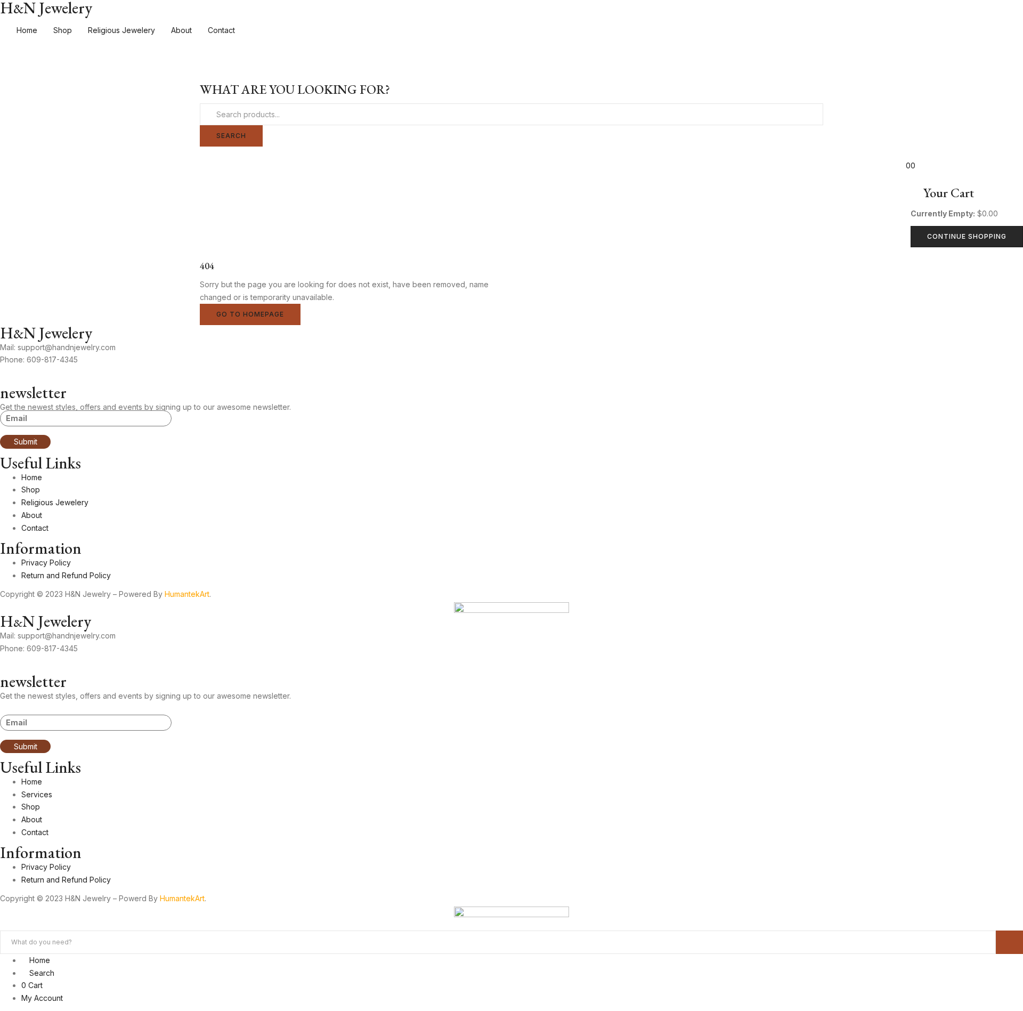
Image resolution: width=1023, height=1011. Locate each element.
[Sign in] (3, 152)
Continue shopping (966, 236)
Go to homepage (250, 314)
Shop (62, 30)
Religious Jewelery (121, 30)
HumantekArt (187, 593)
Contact (221, 30)
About (181, 30)
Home (27, 30)
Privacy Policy (46, 562)
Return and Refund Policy (66, 575)
